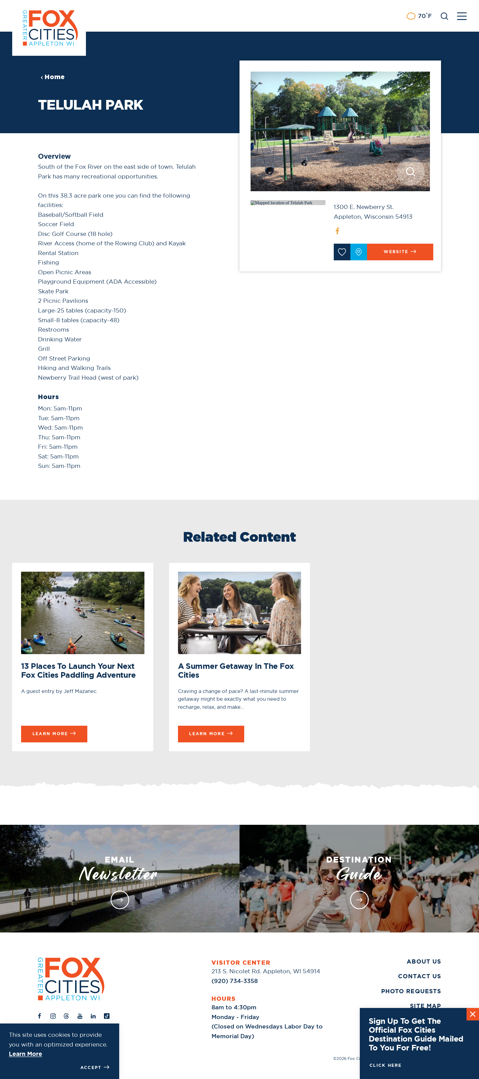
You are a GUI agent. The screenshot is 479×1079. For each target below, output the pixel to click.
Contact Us (419, 976)
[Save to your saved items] (342, 252)
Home (55, 77)
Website (396, 251)
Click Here (386, 1065)
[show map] (358, 252)
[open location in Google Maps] (281, 202)
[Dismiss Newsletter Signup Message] (473, 1014)
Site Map (425, 1006)
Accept (91, 1067)
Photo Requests (411, 991)
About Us (424, 961)
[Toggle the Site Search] (444, 16)
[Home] (71, 978)
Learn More (25, 1054)
